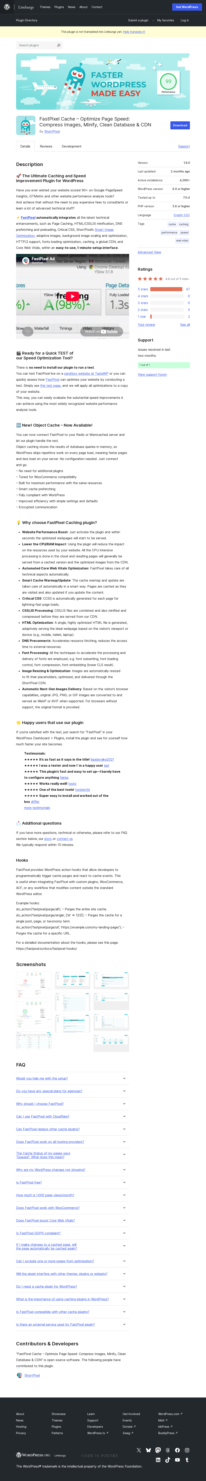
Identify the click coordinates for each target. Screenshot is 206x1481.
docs (48, 839)
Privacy (21, 1433)
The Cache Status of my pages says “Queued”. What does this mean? (43, 1155)
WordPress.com (170, 1414)
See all (185, 325)
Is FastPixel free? (29, 1182)
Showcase (59, 1414)
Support (184, 146)
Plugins (56, 1426)
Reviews (46, 146)
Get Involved (131, 1414)
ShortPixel (52, 131)
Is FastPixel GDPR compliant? (38, 1233)
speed (184, 232)
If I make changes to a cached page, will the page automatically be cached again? (46, 1246)
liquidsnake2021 (102, 759)
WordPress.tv (98, 1433)
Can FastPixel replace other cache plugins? (48, 1129)
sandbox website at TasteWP (86, 373)
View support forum (152, 374)
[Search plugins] (59, 45)
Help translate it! (134, 31)
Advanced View (149, 252)
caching (183, 224)
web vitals (182, 240)
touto (72, 784)
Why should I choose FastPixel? (40, 1104)
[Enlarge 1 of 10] (46, 977)
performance (169, 232)
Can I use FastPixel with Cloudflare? (42, 1116)
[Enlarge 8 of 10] (124, 998)
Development (71, 146)
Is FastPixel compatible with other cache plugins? (52, 1312)
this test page (50, 386)
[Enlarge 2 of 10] (46, 1007)
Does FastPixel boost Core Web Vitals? (45, 1220)
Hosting (21, 1426)
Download (180, 125)
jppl (106, 765)
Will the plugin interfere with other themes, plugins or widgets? (61, 1274)
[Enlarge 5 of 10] (85, 998)
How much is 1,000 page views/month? (45, 1195)
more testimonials (37, 808)
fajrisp (64, 778)
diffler (35, 802)
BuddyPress (168, 1433)
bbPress (165, 1426)
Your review (146, 325)
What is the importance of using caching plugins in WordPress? (62, 1299)
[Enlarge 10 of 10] (124, 1040)
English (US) (182, 215)
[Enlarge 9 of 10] (124, 1019)
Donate (129, 1426)
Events (127, 1420)
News (20, 1420)
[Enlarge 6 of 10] (85, 1020)
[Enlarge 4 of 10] (85, 977)
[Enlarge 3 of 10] (46, 1037)
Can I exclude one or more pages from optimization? (55, 1261)
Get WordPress (187, 7)
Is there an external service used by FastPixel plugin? (55, 1324)
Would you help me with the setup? (42, 1078)
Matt (163, 1420)
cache (172, 224)
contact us (65, 839)
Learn (91, 1414)
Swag (128, 1433)
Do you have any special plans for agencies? (49, 1091)
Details (25, 146)
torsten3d (82, 790)
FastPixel (28, 218)
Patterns (57, 1433)
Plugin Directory (26, 20)
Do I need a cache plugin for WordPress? (46, 1286)
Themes (57, 1420)
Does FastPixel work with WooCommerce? (48, 1208)
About (20, 1414)
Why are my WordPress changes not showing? (50, 1170)
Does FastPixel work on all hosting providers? (50, 1142)
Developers (95, 1426)
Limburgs (60, 1455)
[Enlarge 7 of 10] (124, 977)
